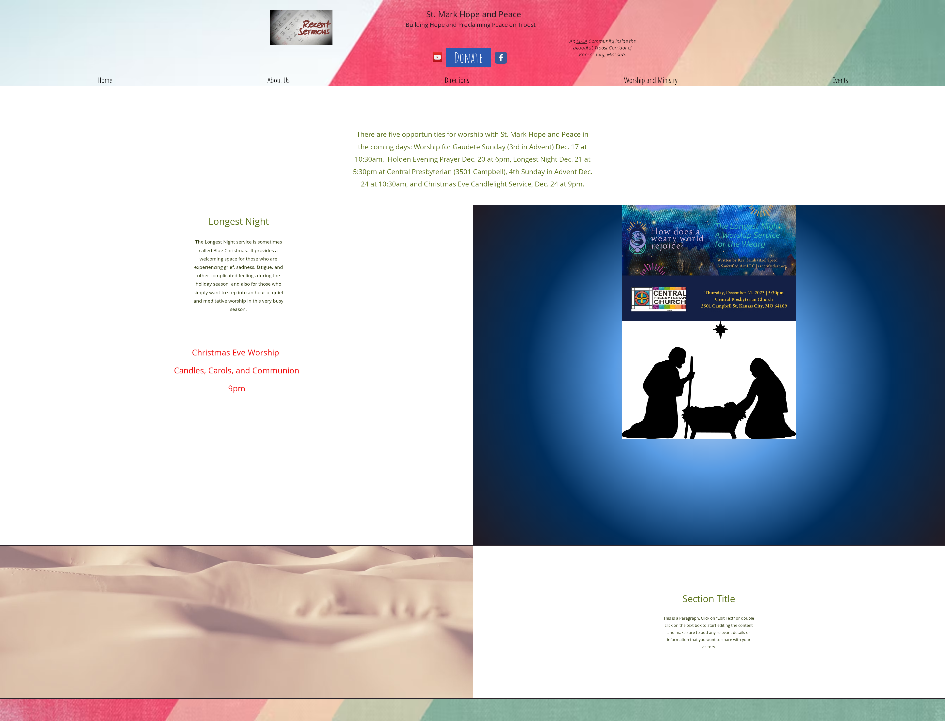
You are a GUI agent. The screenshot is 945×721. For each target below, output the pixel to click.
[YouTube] (437, 57)
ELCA (581, 41)
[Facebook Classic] (501, 58)
